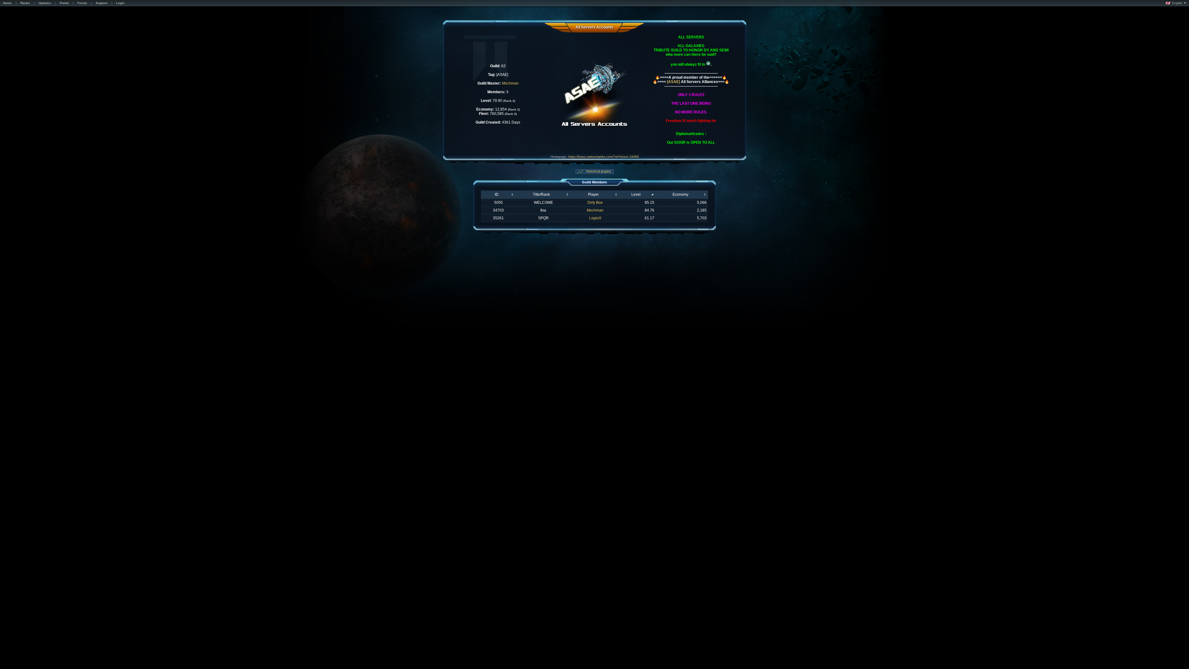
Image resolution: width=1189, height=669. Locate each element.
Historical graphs (598, 171)
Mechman (510, 83)
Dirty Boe (595, 202)
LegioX (595, 218)
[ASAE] (673, 82)
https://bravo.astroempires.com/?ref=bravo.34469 (603, 156)
